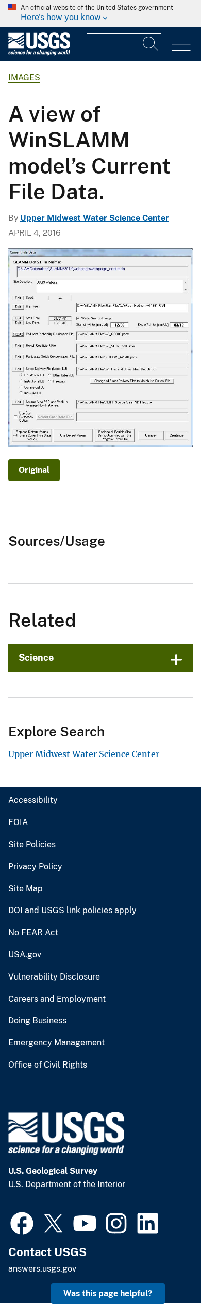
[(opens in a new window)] (22, 1222)
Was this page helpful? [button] (108, 1293)
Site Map (25, 889)
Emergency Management (56, 1043)
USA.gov (24, 954)
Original (34, 470)
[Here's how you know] (100, 13)
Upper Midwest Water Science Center (94, 218)
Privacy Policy (35, 866)
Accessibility (33, 800)
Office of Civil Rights (47, 1065)
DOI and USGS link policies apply (72, 910)
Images (24, 77)
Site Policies (32, 844)
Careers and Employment (57, 999)
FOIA (18, 822)
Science (36, 657)
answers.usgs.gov (42, 1269)
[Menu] (181, 45)
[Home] (39, 53)
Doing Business (37, 1020)
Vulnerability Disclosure (54, 977)
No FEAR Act (33, 932)
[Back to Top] (163, 1266)
